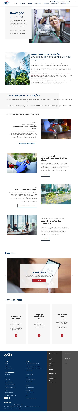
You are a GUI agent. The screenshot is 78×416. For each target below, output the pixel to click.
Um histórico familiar (8, 368)
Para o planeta (7, 376)
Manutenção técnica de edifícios (10, 395)
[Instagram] (9, 398)
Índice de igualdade (23, 406)
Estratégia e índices (8, 366)
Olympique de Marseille (30, 387)
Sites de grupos (61, 1)
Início (6, 389)
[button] (50, 2)
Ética (5, 377)
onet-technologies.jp (52, 382)
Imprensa (27, 396)
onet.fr (50, 359)
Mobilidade (28, 377)
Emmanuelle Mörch (29, 390)
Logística (6, 390)
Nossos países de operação (9, 369)
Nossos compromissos (10, 372)
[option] (15, 404)
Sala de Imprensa (29, 392)
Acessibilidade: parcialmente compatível (33, 406)
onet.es (50, 367)
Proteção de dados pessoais (12, 406)
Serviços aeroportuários (9, 392)
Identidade (6, 363)
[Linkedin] (52, 1)
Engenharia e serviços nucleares (10, 387)
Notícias (27, 395)
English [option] (18, 404)
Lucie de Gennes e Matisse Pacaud (31, 384)
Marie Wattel (28, 385)
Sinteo (66, 363)
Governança (7, 365)
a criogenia (66, 73)
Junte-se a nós (29, 370)
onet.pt (50, 370)
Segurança (6, 385)
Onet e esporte (29, 381)
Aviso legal (6, 406)
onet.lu (50, 363)
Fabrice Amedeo (28, 388)
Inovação (28, 361)
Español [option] (22, 404)
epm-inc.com (51, 374)
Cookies (18, 406)
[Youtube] (54, 1)
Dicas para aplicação (29, 374)
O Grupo (7, 361)
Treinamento (7, 393)
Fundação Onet (67, 358)
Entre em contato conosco (31, 398)
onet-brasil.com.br (52, 378)
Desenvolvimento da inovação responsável (33, 366)
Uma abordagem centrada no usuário (32, 363)
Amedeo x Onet (7, 379)
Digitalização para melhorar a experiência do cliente (34, 368)
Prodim (66, 360)
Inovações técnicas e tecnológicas (31, 365)
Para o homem (7, 374)
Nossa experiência (9, 382)
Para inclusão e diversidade (30, 379)
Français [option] (15, 404)
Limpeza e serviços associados (10, 384)
